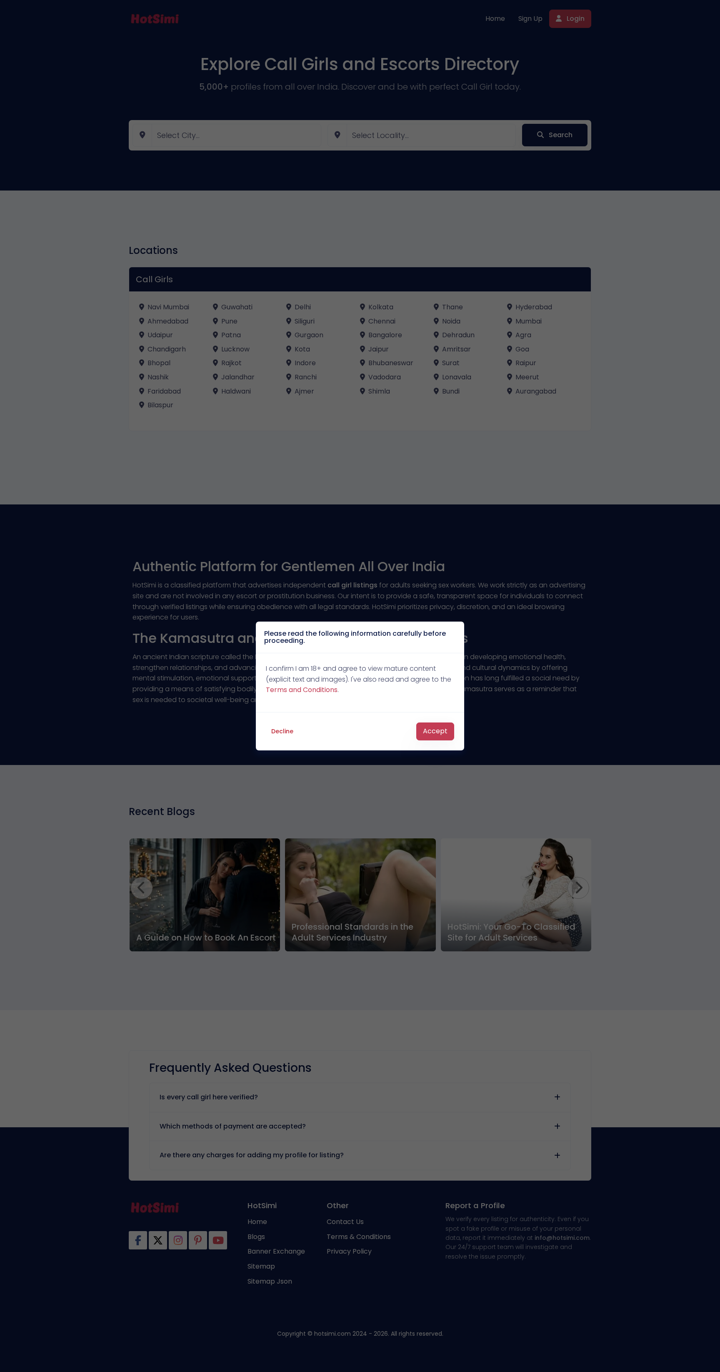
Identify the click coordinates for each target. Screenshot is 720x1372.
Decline (282, 731)
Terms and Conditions (302, 690)
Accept (435, 731)
